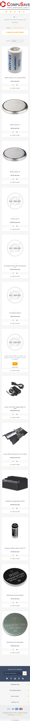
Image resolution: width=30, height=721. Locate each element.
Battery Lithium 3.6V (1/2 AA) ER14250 (15, 77)
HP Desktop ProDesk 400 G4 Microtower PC (15, 266)
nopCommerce (18, 715)
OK (15, 364)
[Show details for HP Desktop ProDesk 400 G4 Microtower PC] (15, 248)
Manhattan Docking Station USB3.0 (15, 501)
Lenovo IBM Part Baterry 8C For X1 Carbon (15, 454)
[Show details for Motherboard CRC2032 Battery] (15, 577)
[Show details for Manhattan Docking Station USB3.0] (15, 483)
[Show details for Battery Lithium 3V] (15, 107)
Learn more (15, 367)
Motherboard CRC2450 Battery (15, 642)
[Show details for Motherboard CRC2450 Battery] (15, 624)
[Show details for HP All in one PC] (15, 201)
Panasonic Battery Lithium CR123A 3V (15, 548)
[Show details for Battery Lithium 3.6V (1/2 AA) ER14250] (15, 59)
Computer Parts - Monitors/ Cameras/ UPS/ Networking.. (15, 21)
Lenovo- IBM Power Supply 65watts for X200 (15, 407)
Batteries (9, 28)
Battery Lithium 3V (15, 125)
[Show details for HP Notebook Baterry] (15, 295)
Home (14, 17)
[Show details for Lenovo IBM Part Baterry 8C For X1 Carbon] (15, 436)
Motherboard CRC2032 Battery (15, 595)
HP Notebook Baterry (15, 313)
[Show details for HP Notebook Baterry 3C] (15, 342)
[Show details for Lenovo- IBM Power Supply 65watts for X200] (15, 389)
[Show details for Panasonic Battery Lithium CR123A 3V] (15, 530)
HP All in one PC (15, 219)
